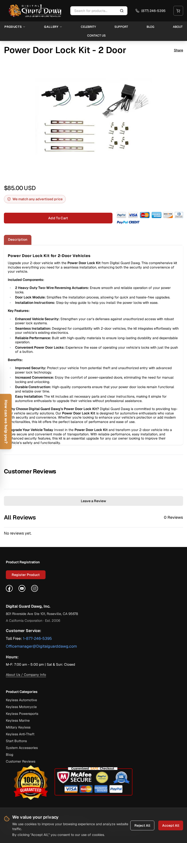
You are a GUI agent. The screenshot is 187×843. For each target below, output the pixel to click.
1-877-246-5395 (37, 638)
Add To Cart (58, 218)
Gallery (51, 27)
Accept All (170, 825)
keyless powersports (22, 713)
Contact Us (96, 36)
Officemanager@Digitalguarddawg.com (41, 646)
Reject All (142, 825)
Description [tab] (17, 239)
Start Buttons (16, 741)
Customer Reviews (20, 761)
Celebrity (88, 27)
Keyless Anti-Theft (20, 734)
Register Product (26, 575)
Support (121, 27)
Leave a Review (93, 501)
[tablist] (93, 240)
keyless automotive (21, 700)
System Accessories (22, 748)
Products (13, 27)
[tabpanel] (93, 345)
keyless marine (18, 720)
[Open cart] (178, 11)
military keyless (18, 727)
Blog (150, 27)
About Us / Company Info (26, 674)
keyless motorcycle (21, 707)
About (178, 27)
